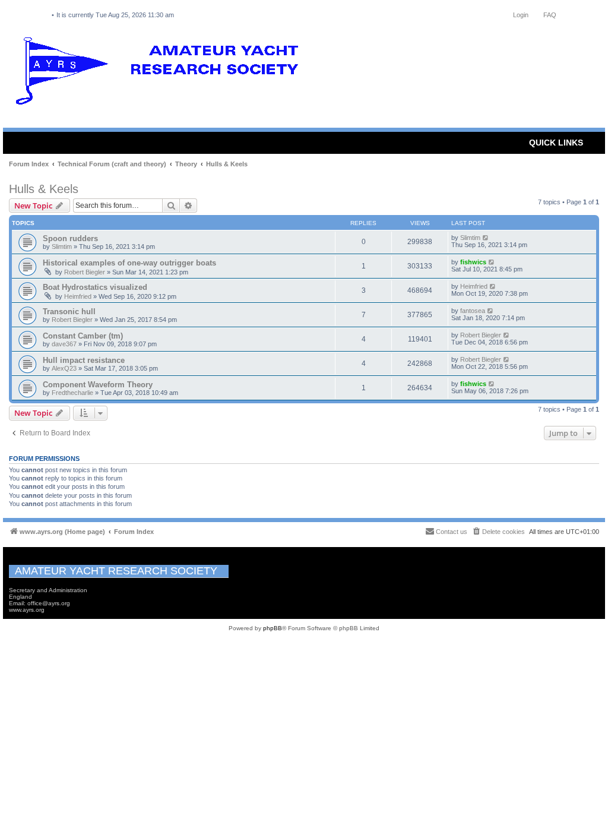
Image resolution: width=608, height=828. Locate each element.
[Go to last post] (486, 237)
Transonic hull (69, 311)
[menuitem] (498, 531)
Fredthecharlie (72, 392)
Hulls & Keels (43, 188)
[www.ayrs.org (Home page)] (161, 73)
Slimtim (62, 246)
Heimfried (77, 296)
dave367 (64, 343)
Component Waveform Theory (98, 384)
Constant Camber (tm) (83, 335)
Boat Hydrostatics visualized (95, 287)
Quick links (556, 142)
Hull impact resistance (84, 360)
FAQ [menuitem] (549, 14)
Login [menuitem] (520, 14)
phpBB (272, 628)
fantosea (472, 310)
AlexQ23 (64, 368)
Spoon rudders (70, 238)
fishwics (473, 262)
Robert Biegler (84, 272)
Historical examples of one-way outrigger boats (129, 262)
